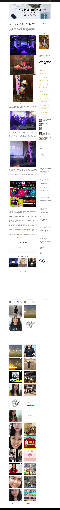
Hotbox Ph (45, 88)
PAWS (47, 98)
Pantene (40, 98)
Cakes (48, 74)
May (41, 161)
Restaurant (47, 102)
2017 (40, 153)
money (47, 94)
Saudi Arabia (40, 105)
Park (42, 98)
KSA (42, 91)
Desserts (43, 80)
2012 (40, 253)
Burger (40, 74)
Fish (43, 84)
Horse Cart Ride (41, 88)
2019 (40, 150)
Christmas (43, 77)
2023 (40, 145)
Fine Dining (40, 84)
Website (33, 215)
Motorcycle (40, 95)
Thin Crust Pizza (48, 109)
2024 (40, 144)
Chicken (40, 77)
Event (17, 0)
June (41, 160)
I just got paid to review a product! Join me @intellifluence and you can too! (44, 266)
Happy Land (40, 87)
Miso (39, 94)
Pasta (45, 98)
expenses (49, 81)
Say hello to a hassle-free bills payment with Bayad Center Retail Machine (46, 138)
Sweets (48, 108)
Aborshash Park (46, 70)
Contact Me (33, 0)
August (41, 158)
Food (20, 0)
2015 (40, 249)
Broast (45, 73)
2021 (40, 148)
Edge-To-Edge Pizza (41, 81)
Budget (48, 73)
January (41, 247)
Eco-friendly (46, 80)
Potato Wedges (41, 101)
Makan (44, 91)
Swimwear (43, 109)
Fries (48, 84)
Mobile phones (43, 94)
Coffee (46, 77)
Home (10, 0)
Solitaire (45, 108)
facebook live (21, 234)
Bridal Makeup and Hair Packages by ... (13, 265)
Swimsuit (40, 109)
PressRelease (25, 247)
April (41, 243)
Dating (40, 80)
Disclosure (38, 0)
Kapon (40, 91)
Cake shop (45, 74)
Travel (29, 0)
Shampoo (48, 105)
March (41, 244)
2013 (40, 252)
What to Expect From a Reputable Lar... (31, 265)
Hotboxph (49, 88)
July (41, 159)
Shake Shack (44, 105)
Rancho (44, 102)
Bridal (43, 73)
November (42, 154)
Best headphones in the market (45, 190)
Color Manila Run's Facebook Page (25, 208)
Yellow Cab (40, 112)
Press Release (25, 0)
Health (44, 87)
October (41, 155)
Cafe (42, 74)
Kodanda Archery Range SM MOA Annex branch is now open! (46, 129)
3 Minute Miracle (41, 70)
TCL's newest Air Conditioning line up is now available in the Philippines (46, 124)
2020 (40, 149)
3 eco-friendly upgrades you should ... (21, 265)
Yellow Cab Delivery (45, 112)
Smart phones (41, 108)
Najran (44, 95)
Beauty (14, 0)
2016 (40, 248)
